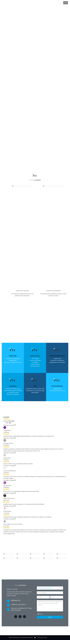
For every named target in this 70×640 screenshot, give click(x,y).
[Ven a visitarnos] (20, 609)
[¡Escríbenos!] (20, 604)
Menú (66, 2)
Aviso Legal (40, 637)
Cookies (44, 637)
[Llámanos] (20, 600)
